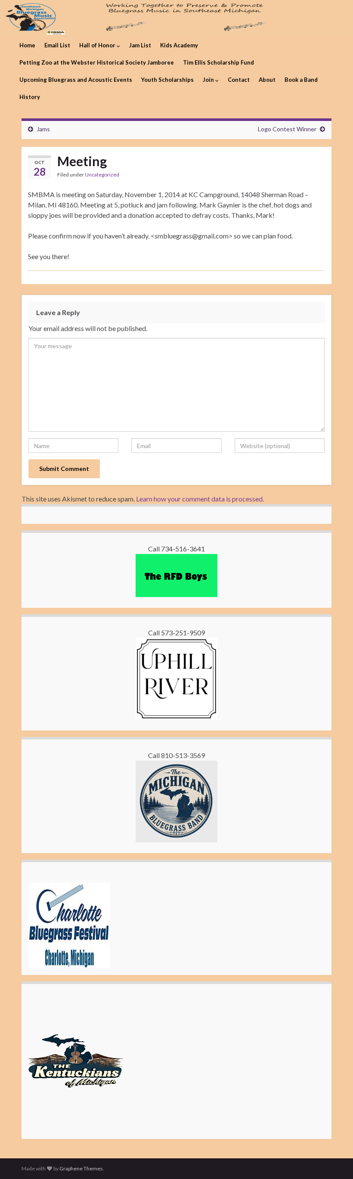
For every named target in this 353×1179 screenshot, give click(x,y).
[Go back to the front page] (176, 18)
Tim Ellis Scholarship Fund (218, 62)
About (267, 79)
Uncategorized (102, 174)
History (29, 96)
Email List (57, 45)
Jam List (140, 45)
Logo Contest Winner (287, 129)
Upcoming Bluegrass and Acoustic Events (75, 79)
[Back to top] (333, 1159)
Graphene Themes (81, 1168)
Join (209, 79)
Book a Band (301, 79)
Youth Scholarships (167, 79)
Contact (239, 79)
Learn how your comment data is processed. (200, 499)
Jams (43, 129)
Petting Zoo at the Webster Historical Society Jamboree (96, 62)
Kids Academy (179, 45)
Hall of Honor (98, 45)
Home (27, 45)
